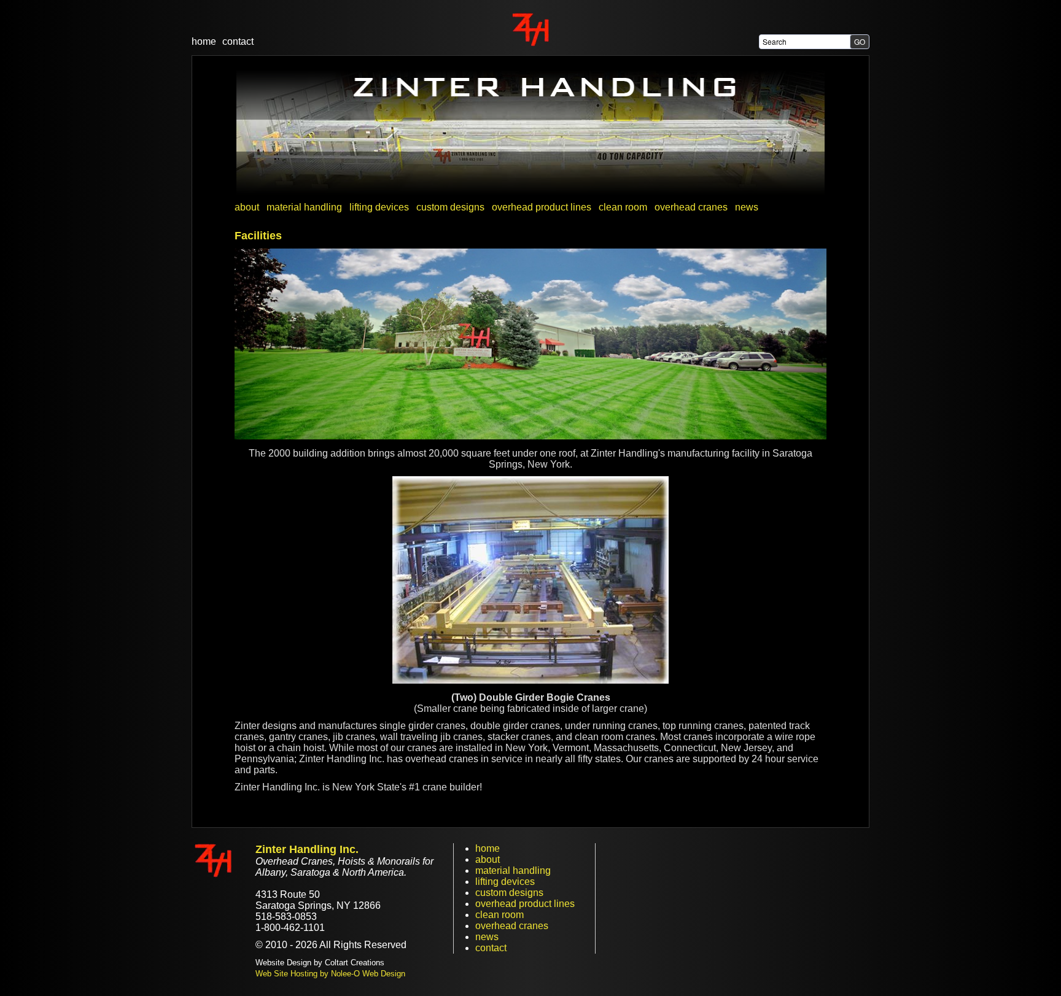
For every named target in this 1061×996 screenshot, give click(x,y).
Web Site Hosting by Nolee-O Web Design (330, 973)
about (487, 859)
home (204, 41)
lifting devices (505, 881)
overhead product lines (525, 903)
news (487, 937)
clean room (499, 914)
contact (238, 41)
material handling (513, 870)
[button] (859, 41)
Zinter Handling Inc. (307, 849)
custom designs (509, 892)
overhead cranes (511, 926)
